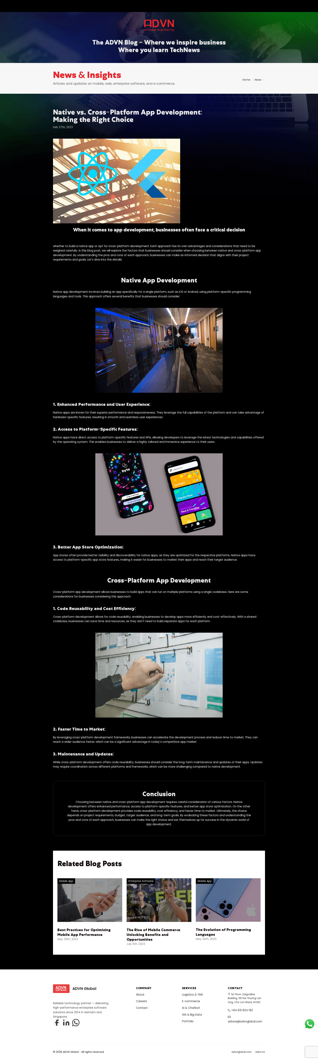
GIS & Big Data (192, 1015)
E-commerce (191, 1001)
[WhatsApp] (76, 1022)
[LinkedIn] (66, 1022)
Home (246, 80)
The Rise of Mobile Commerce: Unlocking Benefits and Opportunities (154, 934)
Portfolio (188, 1021)
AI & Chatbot (191, 1008)
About (140, 994)
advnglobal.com (242, 1052)
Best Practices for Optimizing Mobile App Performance (84, 932)
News (258, 80)
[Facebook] (56, 1022)
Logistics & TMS (192, 994)
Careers (141, 1001)
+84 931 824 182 (242, 1010)
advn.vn (260, 1052)
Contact (142, 1008)
